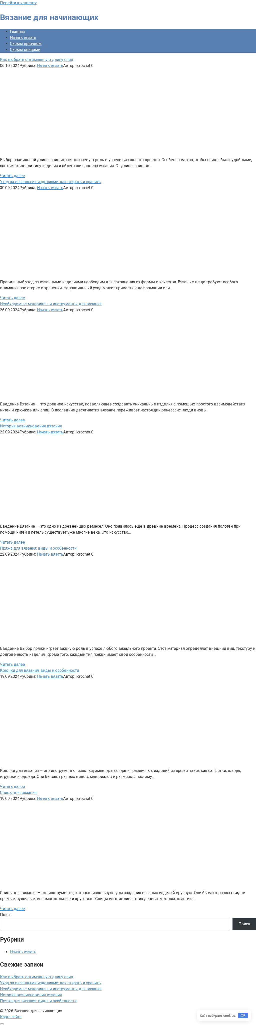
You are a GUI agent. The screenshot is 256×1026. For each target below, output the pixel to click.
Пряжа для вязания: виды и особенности (38, 1001)
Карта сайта (11, 1017)
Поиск (6, 914)
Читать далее (12, 175)
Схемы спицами (25, 49)
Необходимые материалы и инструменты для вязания (51, 989)
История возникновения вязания (31, 995)
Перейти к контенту (18, 2)
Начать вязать (23, 37)
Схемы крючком (26, 43)
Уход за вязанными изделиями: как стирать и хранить (50, 983)
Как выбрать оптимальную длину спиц (36, 977)
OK (243, 1015)
